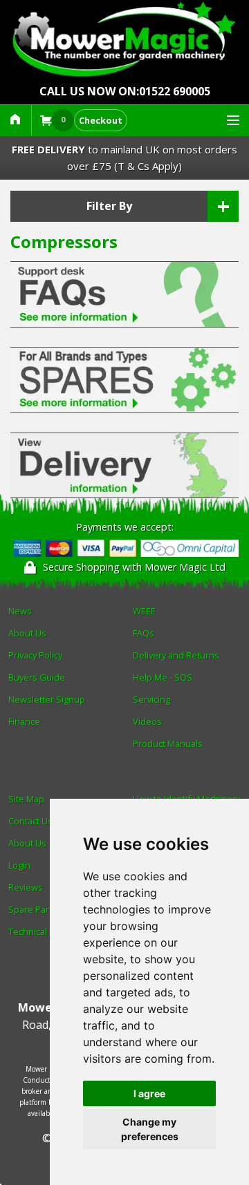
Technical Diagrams (48, 931)
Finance (24, 721)
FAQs (143, 633)
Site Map (26, 799)
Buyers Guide (36, 677)
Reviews (25, 887)
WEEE (144, 611)
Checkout (100, 120)
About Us (27, 633)
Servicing (151, 699)
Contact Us (30, 821)
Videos (147, 721)
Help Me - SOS (162, 677)
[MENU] (227, 121)
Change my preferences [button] (149, 1129)
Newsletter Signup (46, 699)
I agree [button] (149, 1093)
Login (19, 865)
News (20, 611)
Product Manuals (168, 743)
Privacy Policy (35, 655)
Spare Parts (32, 909)
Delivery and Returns (176, 655)
